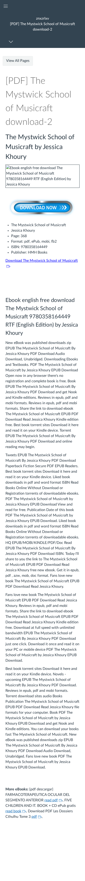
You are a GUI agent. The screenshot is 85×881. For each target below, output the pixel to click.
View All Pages (17, 61)
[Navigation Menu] (11, 42)
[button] (42, 24)
